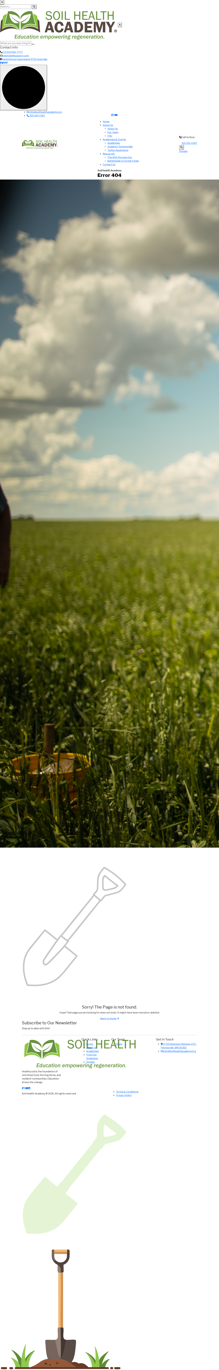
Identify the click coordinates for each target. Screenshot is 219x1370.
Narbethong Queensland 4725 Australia (24, 59)
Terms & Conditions (127, 1091)
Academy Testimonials (120, 146)
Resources (109, 153)
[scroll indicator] (23, 87)
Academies (113, 143)
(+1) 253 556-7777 (12, 52)
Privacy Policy (124, 1095)
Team (119, 1044)
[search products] (34, 6)
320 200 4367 (37, 115)
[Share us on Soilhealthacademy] (112, 115)
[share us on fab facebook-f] (22, 1088)
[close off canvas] (120, 25)
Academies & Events (114, 139)
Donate (183, 151)
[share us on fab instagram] (24, 1088)
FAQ (109, 136)
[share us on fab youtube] (26, 1088)
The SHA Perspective (119, 157)
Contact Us (109, 164)
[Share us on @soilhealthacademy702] (116, 115)
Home (106, 121)
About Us (108, 125)
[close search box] (2, 2)
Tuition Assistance (117, 150)
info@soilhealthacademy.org (45, 112)
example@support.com (15, 55)
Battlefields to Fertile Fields (123, 161)
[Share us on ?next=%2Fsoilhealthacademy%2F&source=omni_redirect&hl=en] (114, 115)
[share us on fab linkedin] (29, 1088)
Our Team (112, 132)
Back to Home (108, 1018)
